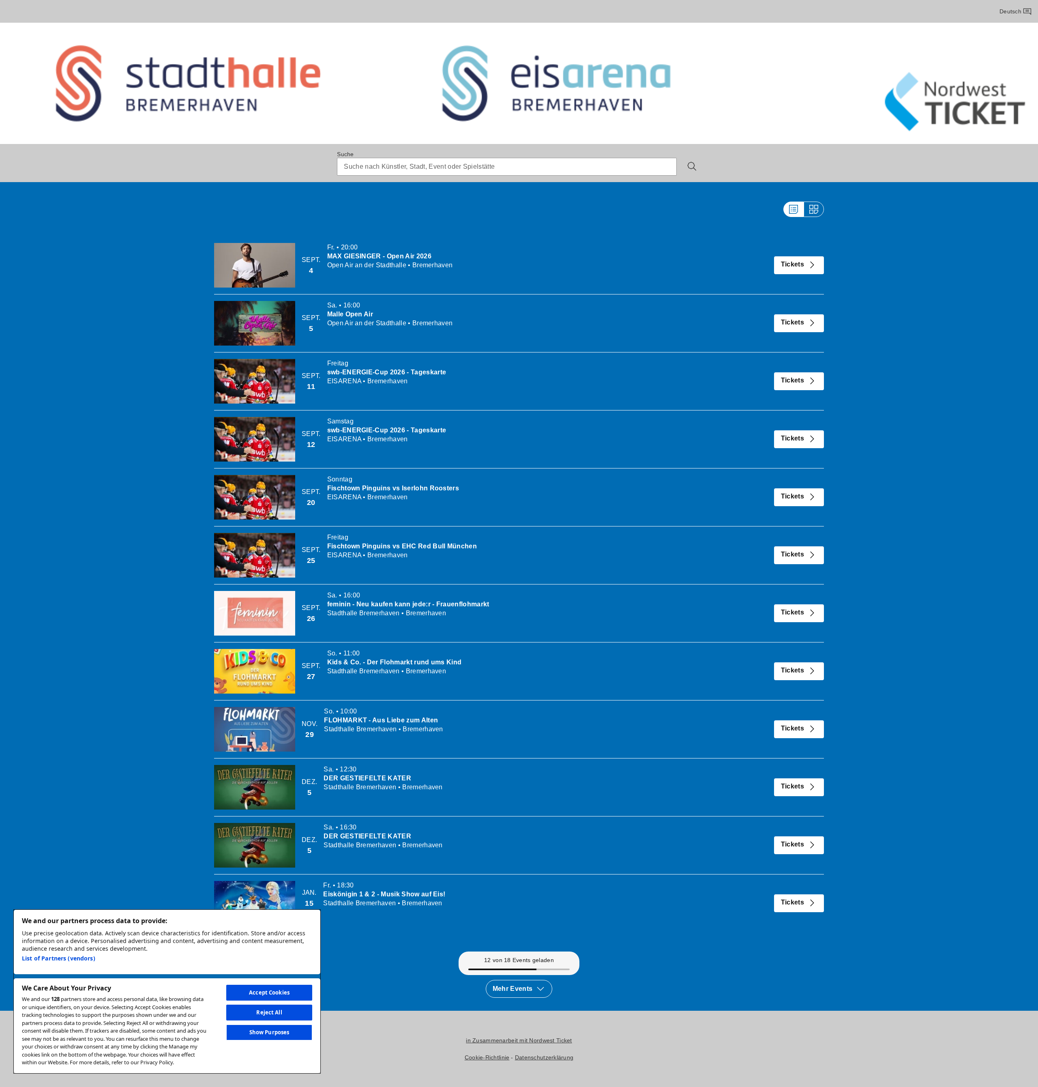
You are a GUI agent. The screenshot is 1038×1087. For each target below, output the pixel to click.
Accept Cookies (269, 992)
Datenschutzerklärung (544, 1057)
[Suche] (692, 166)
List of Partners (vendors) (58, 958)
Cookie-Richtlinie (487, 1057)
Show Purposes (269, 1032)
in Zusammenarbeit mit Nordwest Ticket (519, 1040)
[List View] (793, 209)
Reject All (269, 1012)
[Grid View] (814, 209)
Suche (345, 154)
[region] (167, 991)
